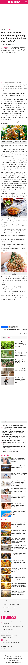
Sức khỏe (9, 29)
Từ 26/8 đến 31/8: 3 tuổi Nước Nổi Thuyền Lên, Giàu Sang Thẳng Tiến (18, 562)
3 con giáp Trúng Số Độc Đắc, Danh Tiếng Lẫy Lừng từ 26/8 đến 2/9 (18, 570)
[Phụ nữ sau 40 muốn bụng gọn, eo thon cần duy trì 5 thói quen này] (7, 381)
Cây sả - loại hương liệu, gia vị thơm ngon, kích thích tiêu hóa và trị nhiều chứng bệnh (21, 353)
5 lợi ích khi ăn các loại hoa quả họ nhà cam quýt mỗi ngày (14, 89)
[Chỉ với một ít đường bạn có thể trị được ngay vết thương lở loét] (6, 514)
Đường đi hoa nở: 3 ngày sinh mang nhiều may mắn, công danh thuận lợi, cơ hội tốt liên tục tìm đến (18, 533)
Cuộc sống (14, 607)
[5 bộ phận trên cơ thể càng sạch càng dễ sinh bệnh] (6, 498)
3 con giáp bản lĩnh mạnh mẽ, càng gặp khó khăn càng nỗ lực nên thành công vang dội (18, 585)
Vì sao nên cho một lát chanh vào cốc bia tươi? (18, 554)
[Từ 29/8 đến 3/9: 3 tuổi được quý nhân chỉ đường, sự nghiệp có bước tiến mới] (6, 593)
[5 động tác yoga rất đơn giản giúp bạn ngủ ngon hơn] (6, 468)
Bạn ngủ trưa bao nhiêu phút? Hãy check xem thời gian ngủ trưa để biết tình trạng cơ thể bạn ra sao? (18, 491)
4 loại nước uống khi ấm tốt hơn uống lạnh (20, 369)
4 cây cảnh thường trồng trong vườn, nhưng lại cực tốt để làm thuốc (20, 344)
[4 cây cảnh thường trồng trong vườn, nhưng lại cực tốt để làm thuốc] (7, 345)
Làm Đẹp (5, 604)
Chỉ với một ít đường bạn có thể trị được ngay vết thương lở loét (18, 513)
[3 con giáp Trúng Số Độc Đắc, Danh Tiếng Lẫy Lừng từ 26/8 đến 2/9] (6, 571)
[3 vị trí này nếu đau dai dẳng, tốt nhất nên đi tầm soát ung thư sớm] (6, 460)
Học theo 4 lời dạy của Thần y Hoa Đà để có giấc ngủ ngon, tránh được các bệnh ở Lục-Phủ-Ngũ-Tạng (18, 483)
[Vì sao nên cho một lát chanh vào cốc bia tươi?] (6, 556)
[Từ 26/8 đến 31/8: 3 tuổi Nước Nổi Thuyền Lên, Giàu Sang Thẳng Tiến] (6, 563)
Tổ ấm (12, 600)
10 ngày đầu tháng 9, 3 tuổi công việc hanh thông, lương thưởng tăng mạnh (18, 524)
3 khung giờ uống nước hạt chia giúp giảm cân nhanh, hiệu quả (13, 447)
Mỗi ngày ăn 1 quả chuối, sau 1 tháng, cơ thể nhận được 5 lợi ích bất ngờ (13, 443)
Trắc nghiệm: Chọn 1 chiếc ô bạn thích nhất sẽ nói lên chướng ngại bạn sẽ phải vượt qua (19, 548)
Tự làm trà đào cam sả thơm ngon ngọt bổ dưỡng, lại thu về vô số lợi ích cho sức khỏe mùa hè (14, 85)
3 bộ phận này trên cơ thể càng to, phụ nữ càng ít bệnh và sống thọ (18, 505)
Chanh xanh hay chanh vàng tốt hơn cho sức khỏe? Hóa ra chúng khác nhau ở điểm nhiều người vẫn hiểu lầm (13, 433)
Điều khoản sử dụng (10, 662)
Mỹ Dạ (25, 333)
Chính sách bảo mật (18, 662)
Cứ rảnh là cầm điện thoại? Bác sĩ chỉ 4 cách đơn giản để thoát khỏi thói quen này (14, 450)
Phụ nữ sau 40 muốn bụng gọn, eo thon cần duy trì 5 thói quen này (21, 380)
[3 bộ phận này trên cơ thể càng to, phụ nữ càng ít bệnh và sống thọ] (6, 506)
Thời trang (6, 607)
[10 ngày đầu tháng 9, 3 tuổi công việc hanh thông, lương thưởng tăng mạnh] (6, 525)
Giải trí (19, 604)
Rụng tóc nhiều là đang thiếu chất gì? (11, 440)
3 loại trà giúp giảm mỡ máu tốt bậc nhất (11, 82)
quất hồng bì (9, 337)
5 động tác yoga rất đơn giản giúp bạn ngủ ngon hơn (18, 466)
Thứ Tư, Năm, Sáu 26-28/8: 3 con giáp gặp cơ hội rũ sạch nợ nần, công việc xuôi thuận (18, 577)
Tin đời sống (6, 611)
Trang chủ (3, 29)
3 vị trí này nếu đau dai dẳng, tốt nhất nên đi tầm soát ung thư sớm (18, 460)
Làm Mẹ (18, 600)
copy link (25, 329)
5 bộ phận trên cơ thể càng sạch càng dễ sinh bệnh (18, 497)
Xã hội (7, 600)
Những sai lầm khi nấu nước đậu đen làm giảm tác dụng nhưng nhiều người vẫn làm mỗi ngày (13, 437)
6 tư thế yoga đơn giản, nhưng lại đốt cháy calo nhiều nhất (19, 474)
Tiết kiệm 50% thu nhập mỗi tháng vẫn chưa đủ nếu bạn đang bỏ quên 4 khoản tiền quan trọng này (18, 540)
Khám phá (22, 607)
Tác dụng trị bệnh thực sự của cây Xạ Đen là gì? (20, 361)
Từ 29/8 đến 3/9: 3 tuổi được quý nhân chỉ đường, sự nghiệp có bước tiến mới (18, 593)
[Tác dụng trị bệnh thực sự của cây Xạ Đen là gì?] (7, 363)
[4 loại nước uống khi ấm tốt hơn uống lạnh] (7, 372)
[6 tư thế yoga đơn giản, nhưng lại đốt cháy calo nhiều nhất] (6, 476)
